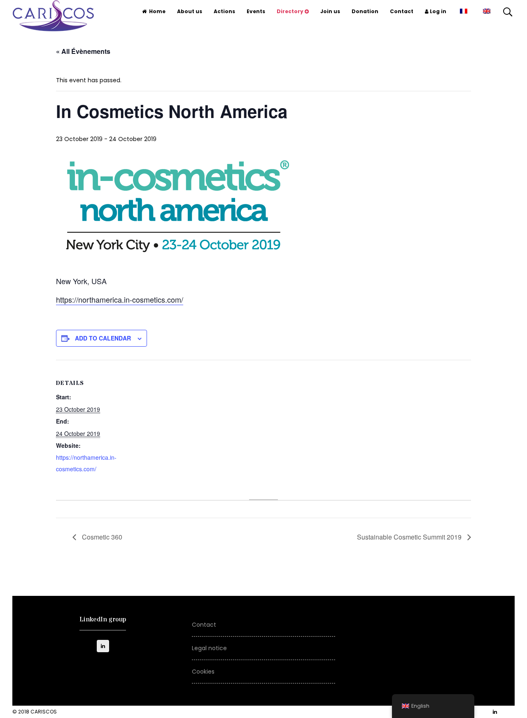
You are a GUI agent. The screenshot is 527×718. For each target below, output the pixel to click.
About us (189, 11)
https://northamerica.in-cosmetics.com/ (119, 299)
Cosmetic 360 (101, 537)
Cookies (203, 671)
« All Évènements (83, 51)
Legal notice (209, 648)
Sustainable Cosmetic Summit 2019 (410, 537)
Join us (330, 11)
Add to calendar (103, 338)
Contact (401, 11)
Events (256, 11)
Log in (437, 11)
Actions (224, 11)
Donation (365, 11)
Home (157, 11)
